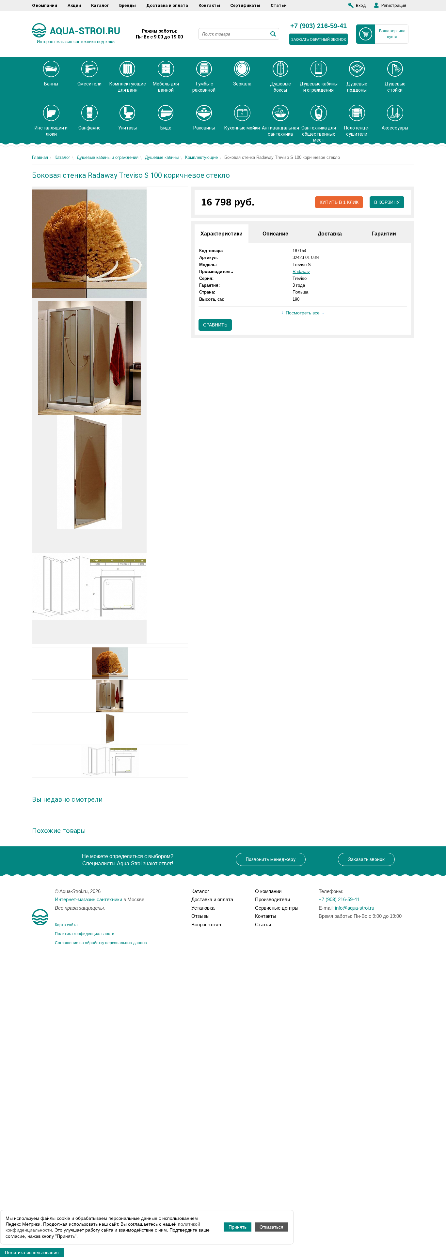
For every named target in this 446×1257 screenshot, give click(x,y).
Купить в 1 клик (339, 202)
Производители (272, 899)
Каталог (100, 5)
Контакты (209, 5)
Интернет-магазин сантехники (88, 899)
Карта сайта (66, 925)
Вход (361, 5)
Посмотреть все (303, 312)
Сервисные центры (276, 908)
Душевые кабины (162, 157)
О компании (44, 5)
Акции (74, 5)
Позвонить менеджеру (270, 859)
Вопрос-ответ (206, 924)
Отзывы (200, 916)
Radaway (301, 271)
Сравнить (215, 324)
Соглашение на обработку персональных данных (101, 943)
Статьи (279, 5)
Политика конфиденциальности (84, 933)
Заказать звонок (366, 859)
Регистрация (393, 5)
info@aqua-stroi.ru (354, 908)
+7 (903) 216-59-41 (318, 26)
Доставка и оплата (167, 5)
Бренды (127, 5)
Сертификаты (245, 5)
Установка (203, 908)
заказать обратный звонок (318, 39)
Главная (40, 157)
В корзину (387, 202)
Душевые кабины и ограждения (107, 157)
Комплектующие (201, 157)
